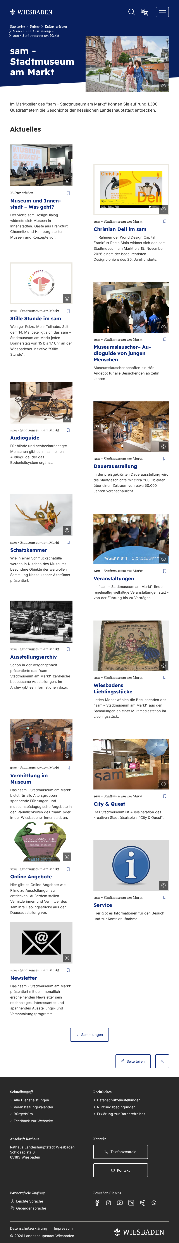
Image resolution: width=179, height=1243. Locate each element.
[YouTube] (120, 1203)
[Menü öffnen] (162, 12)
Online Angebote (31, 876)
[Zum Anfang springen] (162, 1061)
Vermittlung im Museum (29, 778)
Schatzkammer (28, 550)
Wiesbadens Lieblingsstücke (113, 688)
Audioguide (24, 437)
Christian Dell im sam (120, 229)
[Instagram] (108, 1203)
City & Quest (109, 804)
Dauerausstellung (115, 466)
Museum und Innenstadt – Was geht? (35, 203)
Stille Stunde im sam (35, 318)
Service (103, 905)
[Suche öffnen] (131, 12)
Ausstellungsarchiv (33, 657)
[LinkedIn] (131, 1203)
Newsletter (23, 978)
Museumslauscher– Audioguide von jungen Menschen (122, 353)
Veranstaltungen (114, 578)
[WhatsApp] (154, 1203)
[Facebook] (97, 1203)
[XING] (142, 1203)
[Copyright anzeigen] (162, 85)
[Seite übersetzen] (144, 12)
